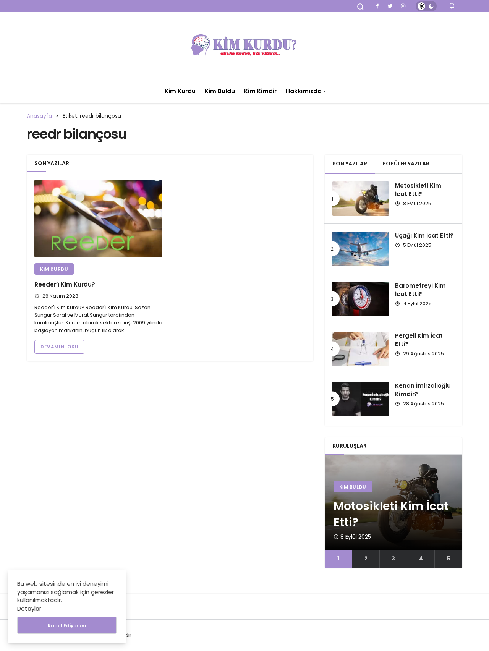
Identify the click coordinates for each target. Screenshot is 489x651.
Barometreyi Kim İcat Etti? (420, 290)
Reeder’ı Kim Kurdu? (64, 284)
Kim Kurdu (180, 91)
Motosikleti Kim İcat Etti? (418, 189)
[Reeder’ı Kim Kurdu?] (98, 218)
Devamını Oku (59, 346)
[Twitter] (390, 6)
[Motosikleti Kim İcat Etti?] (360, 198)
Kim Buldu (220, 91)
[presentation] (330, 511)
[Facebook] (377, 6)
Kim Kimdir (260, 91)
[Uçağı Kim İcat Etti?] (360, 249)
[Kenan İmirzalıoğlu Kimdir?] (360, 399)
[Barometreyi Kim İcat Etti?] (360, 299)
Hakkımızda (304, 91)
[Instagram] (403, 6)
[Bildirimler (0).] (452, 6)
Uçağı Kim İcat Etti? (424, 236)
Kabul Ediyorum (67, 625)
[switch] (426, 6)
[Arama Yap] (360, 7)
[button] (338, 559)
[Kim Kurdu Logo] (244, 45)
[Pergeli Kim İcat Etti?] (360, 349)
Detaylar (29, 608)
